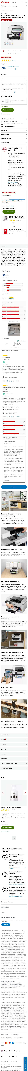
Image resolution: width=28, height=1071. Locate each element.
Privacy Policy (14, 1034)
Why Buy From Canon (15, 896)
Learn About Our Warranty (16, 884)
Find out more (11, 69)
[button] (3, 50)
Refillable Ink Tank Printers (8, 11)
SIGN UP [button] (6, 924)
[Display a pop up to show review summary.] (14, 810)
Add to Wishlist (6, 114)
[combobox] (14, 6)
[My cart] (22, 2)
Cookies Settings (18, 1037)
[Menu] (26, 2)
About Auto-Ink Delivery (7, 92)
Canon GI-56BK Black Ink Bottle (17, 100)
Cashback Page (12, 182)
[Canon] (5, 2)
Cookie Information (6, 1037)
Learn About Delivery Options (14, 867)
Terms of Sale (4, 1034)
